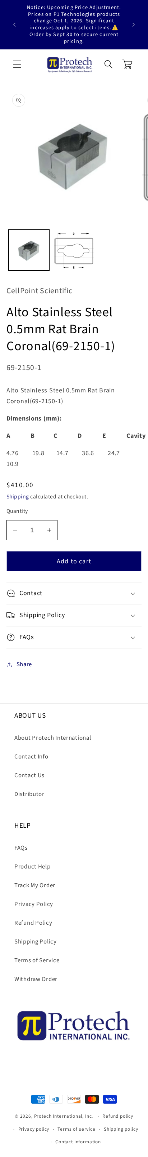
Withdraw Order (35, 979)
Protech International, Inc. (63, 1116)
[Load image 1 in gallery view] (29, 250)
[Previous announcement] (14, 24)
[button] (17, 65)
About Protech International (52, 738)
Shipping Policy (35, 941)
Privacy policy (34, 1129)
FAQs (21, 848)
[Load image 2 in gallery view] (74, 250)
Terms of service (76, 1129)
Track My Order (34, 885)
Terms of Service (37, 960)
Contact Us (29, 775)
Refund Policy (33, 923)
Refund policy (117, 1116)
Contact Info (31, 756)
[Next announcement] (134, 24)
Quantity (17, 511)
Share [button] (24, 664)
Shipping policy (121, 1129)
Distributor (29, 794)
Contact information (78, 1141)
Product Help (32, 866)
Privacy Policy (33, 904)
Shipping (17, 497)
